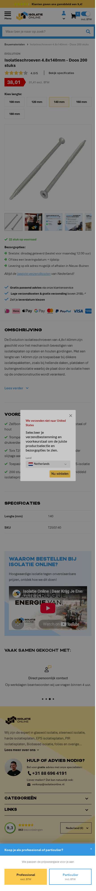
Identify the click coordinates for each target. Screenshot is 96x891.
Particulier (67, 877)
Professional (25, 877)
